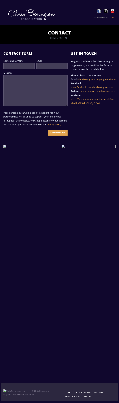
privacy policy (54, 124)
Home (53, 37)
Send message (57, 132)
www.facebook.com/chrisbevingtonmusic (92, 87)
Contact (88, 396)
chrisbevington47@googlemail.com (97, 79)
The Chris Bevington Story (88, 392)
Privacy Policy (73, 396)
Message (8, 72)
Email (39, 60)
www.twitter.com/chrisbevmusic (98, 91)
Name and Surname (13, 60)
